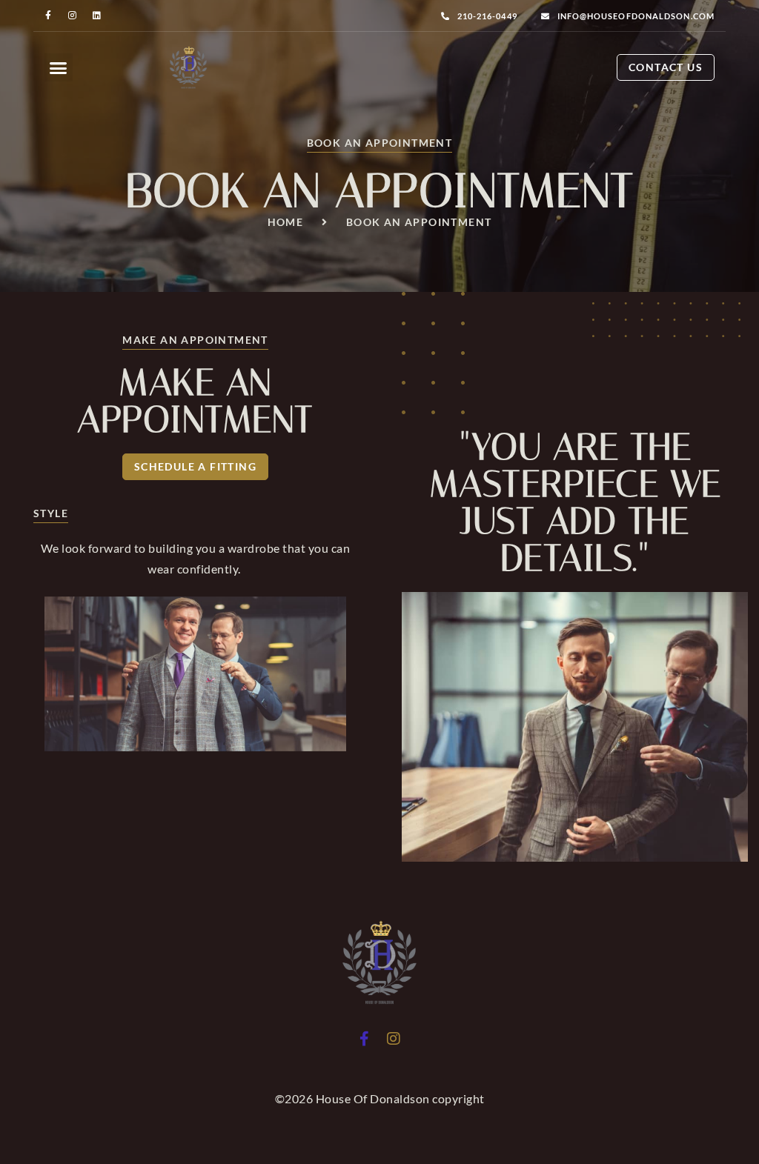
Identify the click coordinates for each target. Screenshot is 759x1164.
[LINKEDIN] (97, 15)
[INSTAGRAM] (73, 15)
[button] (58, 67)
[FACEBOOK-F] (48, 15)
